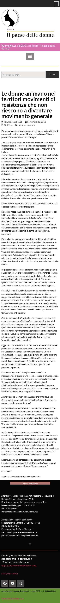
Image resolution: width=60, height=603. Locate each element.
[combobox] (23, 74)
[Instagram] (20, 583)
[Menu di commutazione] (56, 3)
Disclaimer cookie (9, 573)
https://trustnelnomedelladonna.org (18, 565)
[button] (30, 56)
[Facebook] (4, 583)
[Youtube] (12, 583)
